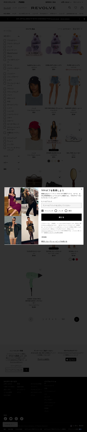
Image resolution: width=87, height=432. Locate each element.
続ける (61, 217)
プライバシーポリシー (47, 230)
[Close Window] (81, 189)
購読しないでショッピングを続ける (54, 241)
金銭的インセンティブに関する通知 (53, 232)
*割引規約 (44, 237)
